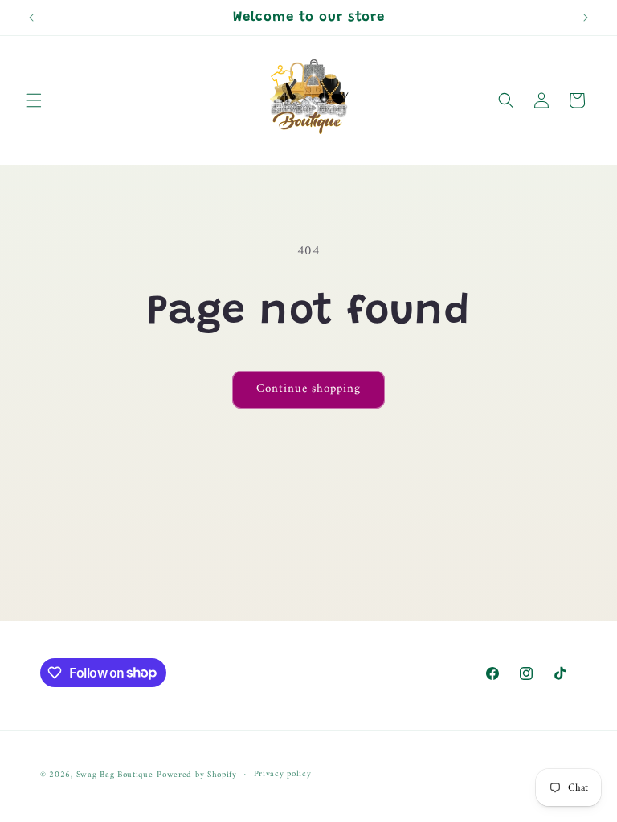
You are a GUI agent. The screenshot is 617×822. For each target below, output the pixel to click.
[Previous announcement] (31, 17)
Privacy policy (283, 774)
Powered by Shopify (197, 775)
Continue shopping (308, 389)
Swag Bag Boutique (114, 775)
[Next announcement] (585, 17)
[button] (33, 100)
